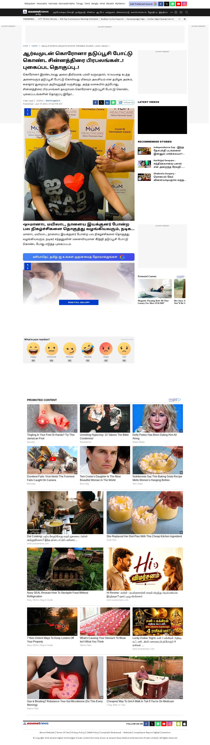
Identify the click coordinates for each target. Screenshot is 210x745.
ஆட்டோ (100, 12)
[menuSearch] (186, 12)
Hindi (102, 3)
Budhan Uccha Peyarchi (112, 19)
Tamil (87, 3)
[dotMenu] (171, 12)
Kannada (52, 3)
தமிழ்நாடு (80, 12)
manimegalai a (53, 100)
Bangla (94, 3)
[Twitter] (166, 4)
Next (184, 19)
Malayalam (29, 3)
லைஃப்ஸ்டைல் (139, 12)
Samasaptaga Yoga (135, 19)
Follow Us (129, 102)
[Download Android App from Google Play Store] (178, 724)
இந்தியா (163, 12)
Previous (179, 19)
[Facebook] (160, 4)
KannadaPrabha (67, 3)
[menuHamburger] (181, 12)
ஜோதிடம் (153, 12)
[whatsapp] (172, 4)
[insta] (184, 4)
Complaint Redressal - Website (116, 732)
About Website (47, 732)
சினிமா (91, 12)
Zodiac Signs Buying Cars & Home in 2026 (167, 19)
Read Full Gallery (79, 302)
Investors (165, 732)
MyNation (120, 3)
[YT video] (178, 4)
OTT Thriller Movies (47, 19)
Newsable (42, 3)
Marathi (110, 3)
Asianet (35, 723)
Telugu (79, 3)
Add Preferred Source (141, 4)
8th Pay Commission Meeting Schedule (79, 19)
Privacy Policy (78, 732)
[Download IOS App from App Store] (184, 724)
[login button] (177, 12)
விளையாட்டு (122, 12)
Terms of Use (63, 732)
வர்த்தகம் (110, 12)
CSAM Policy (92, 732)
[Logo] (37, 12)
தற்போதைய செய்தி (63, 12)
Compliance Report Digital (146, 732)
